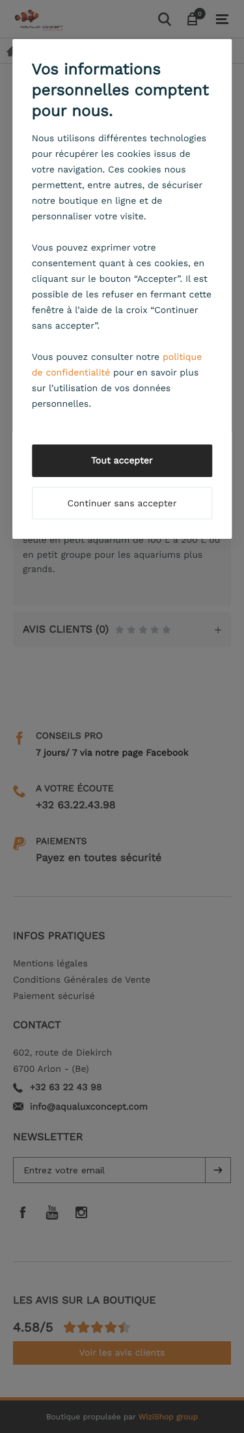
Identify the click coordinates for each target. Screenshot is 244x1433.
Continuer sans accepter (122, 503)
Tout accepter (122, 461)
